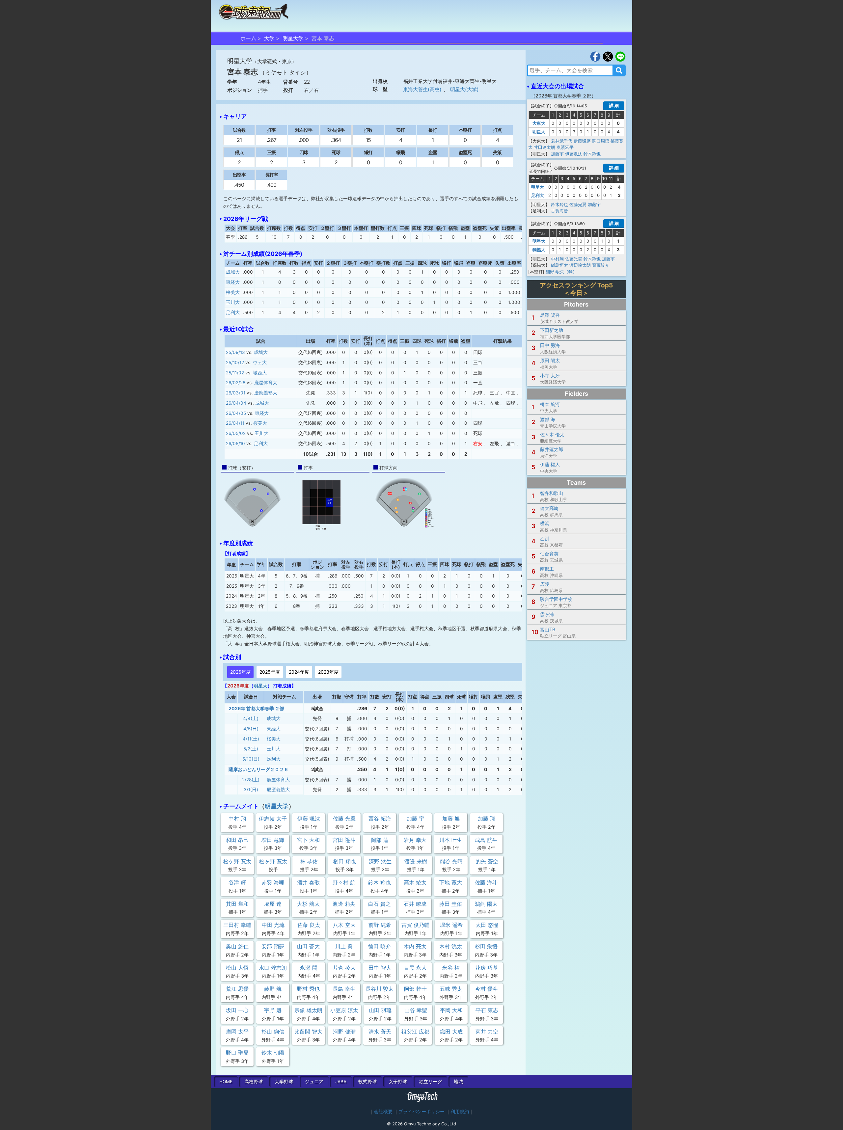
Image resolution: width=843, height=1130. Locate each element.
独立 (430, 1081)
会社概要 (383, 1111)
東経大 (233, 282)
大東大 (538, 123)
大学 (269, 38)
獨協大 (538, 249)
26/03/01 (235, 392)
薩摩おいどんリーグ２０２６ (258, 769)
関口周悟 (600, 141)
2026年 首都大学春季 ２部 (256, 708)
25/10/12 (235, 362)
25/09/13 (235, 352)
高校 (253, 1081)
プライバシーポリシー (421, 1111)
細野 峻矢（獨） (561, 271)
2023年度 (328, 672)
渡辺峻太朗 (580, 265)
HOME (225, 1081)
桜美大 (233, 292)
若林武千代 (561, 141)
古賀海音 (559, 210)
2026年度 (240, 672)
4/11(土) (251, 738)
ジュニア (314, 1081)
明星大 (260, 685)
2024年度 (299, 672)
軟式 (367, 1081)
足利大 (233, 312)
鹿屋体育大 (265, 382)
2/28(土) (250, 779)
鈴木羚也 (592, 153)
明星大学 (293, 38)
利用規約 (459, 1111)
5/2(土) (250, 748)
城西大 (260, 372)
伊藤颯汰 (573, 153)
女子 (398, 1081)
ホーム (248, 38)
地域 (458, 1081)
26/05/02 (236, 433)
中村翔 (557, 258)
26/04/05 (236, 413)
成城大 (233, 272)
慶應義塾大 (265, 392)
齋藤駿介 (600, 265)
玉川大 (233, 302)
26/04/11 (235, 423)
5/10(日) (250, 759)
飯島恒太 (559, 265)
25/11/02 (235, 372)
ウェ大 (260, 362)
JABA (340, 1081)
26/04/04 (236, 403)
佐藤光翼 (577, 204)
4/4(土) (250, 718)
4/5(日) (250, 728)
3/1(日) (251, 789)
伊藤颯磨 (582, 141)
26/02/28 (235, 382)
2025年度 (269, 672)
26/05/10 (235, 443)
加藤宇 (557, 153)
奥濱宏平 (565, 147)
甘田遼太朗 (544, 147)
